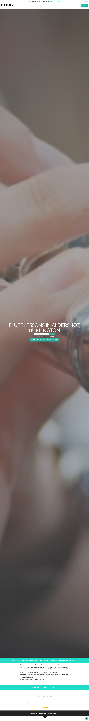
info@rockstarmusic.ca (65, 702)
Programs (52, 5)
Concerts (64, 5)
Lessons (46, 5)
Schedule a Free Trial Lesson (44, 340)
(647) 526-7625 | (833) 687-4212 (55, 1)
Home (36, 336)
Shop (70, 5)
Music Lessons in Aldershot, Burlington (43, 336)
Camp (58, 5)
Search (52, 334)
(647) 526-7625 (55, 702)
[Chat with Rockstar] (86, 718)
